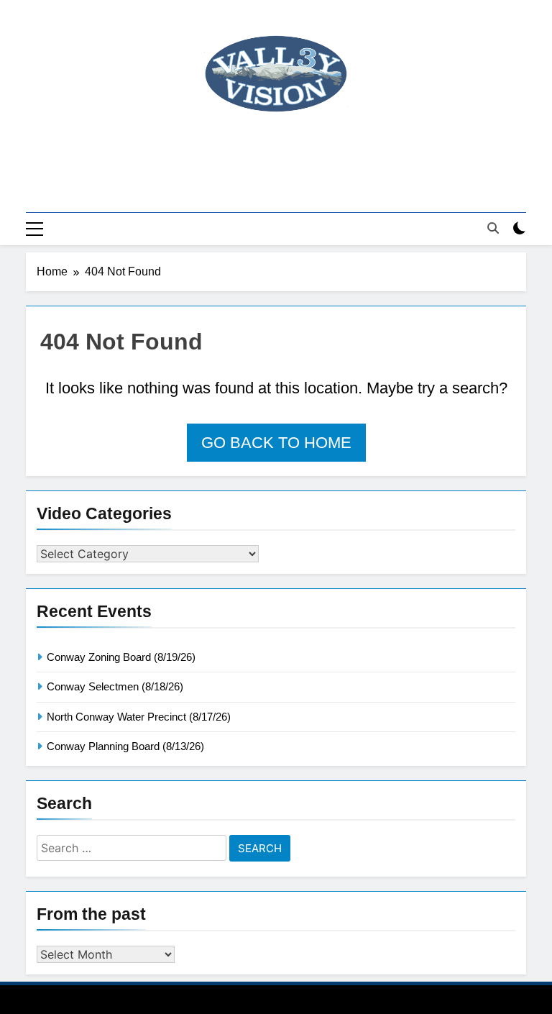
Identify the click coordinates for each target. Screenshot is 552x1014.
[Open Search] (493, 228)
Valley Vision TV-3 (276, 151)
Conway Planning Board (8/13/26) (125, 746)
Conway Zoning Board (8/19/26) (121, 657)
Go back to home (276, 443)
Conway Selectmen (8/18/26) (115, 686)
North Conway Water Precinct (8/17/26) (139, 717)
